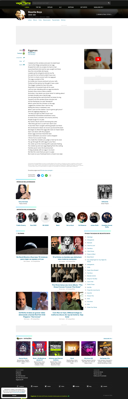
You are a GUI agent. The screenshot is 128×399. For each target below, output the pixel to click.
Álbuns (35, 20)
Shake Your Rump (92, 307)
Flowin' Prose (90, 284)
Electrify (89, 293)
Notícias (71, 7)
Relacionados (47, 20)
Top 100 (38, 7)
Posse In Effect (91, 254)
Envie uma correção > (47, 170)
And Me (89, 287)
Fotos (40, 20)
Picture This (90, 296)
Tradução (19, 53)
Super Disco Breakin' (93, 270)
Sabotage (90, 237)
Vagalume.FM (98, 7)
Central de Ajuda (98, 372)
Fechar (14, 395)
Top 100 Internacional (22, 378)
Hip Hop (30, 14)
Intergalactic (90, 240)
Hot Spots (83, 7)
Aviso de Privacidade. (19, 392)
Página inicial (31, 17)
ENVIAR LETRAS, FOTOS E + (105, 14)
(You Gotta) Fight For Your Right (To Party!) (96, 260)
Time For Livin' (91, 245)
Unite (88, 267)
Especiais (18, 372)
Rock (34, 14)
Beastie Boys (35, 12)
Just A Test (90, 281)
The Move (90, 248)
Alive (88, 298)
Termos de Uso (98, 374)
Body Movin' (90, 257)
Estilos (50, 7)
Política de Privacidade (100, 376)
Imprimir (21, 64)
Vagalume (23, 3)
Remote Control (91, 276)
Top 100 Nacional (20, 376)
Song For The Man (92, 278)
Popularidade (55, 20)
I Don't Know (90, 251)
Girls (88, 304)
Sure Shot (90, 301)
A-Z (60, 7)
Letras (30, 20)
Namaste (89, 242)
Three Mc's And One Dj (93, 290)
